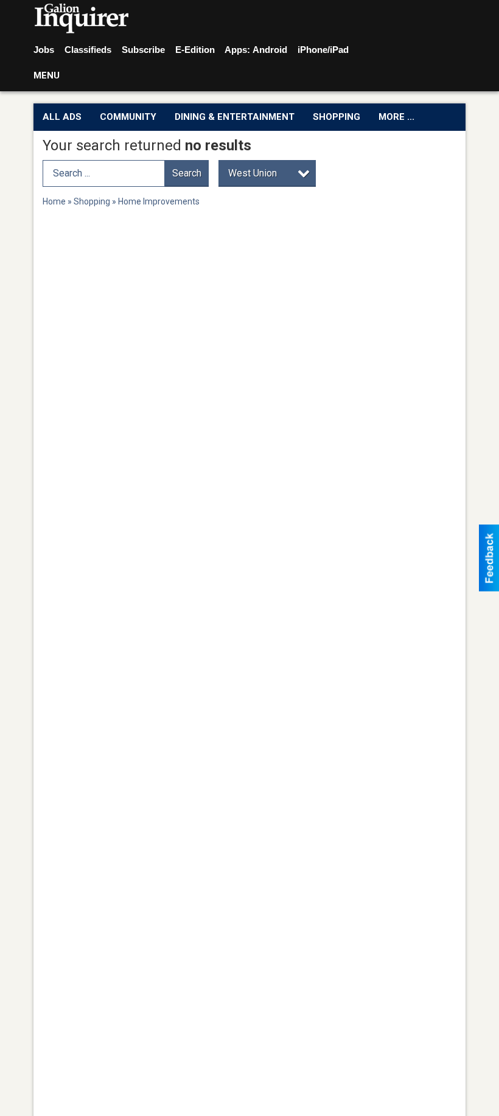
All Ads (62, 116)
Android (270, 49)
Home (54, 201)
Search (186, 173)
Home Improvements (159, 201)
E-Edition (195, 49)
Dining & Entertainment (235, 116)
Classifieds (88, 49)
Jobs (43, 49)
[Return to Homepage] (81, 18)
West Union (252, 173)
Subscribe (143, 49)
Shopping (336, 116)
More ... (396, 116)
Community (128, 116)
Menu (46, 75)
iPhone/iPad (323, 49)
